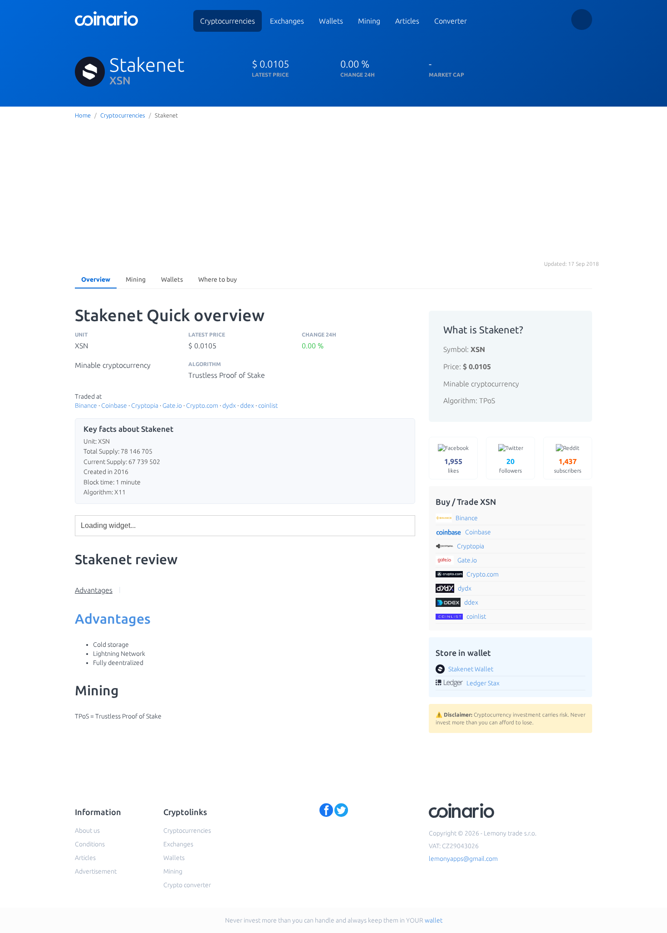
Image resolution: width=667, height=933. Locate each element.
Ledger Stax (483, 683)
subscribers (567, 465)
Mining (369, 21)
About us (87, 830)
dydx (229, 405)
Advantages (94, 590)
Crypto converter (187, 885)
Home (83, 115)
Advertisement (96, 871)
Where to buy (217, 279)
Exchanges (287, 21)
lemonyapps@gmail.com (463, 858)
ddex (247, 405)
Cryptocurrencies (227, 21)
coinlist (268, 405)
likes (453, 465)
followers (510, 465)
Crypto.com (202, 405)
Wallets (331, 21)
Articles (407, 21)
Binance (86, 405)
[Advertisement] (333, 190)
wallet (433, 920)
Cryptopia (144, 405)
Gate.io (172, 405)
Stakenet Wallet (470, 669)
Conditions (90, 844)
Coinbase (114, 405)
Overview (95, 279)
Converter (450, 21)
